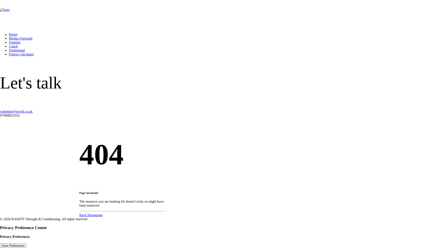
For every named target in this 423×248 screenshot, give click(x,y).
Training (14, 42)
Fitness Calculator (21, 54)
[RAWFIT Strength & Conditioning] (211, 14)
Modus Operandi (20, 38)
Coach (13, 46)
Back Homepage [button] (91, 215)
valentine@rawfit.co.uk (16, 111)
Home (13, 34)
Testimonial (17, 50)
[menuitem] (216, 35)
